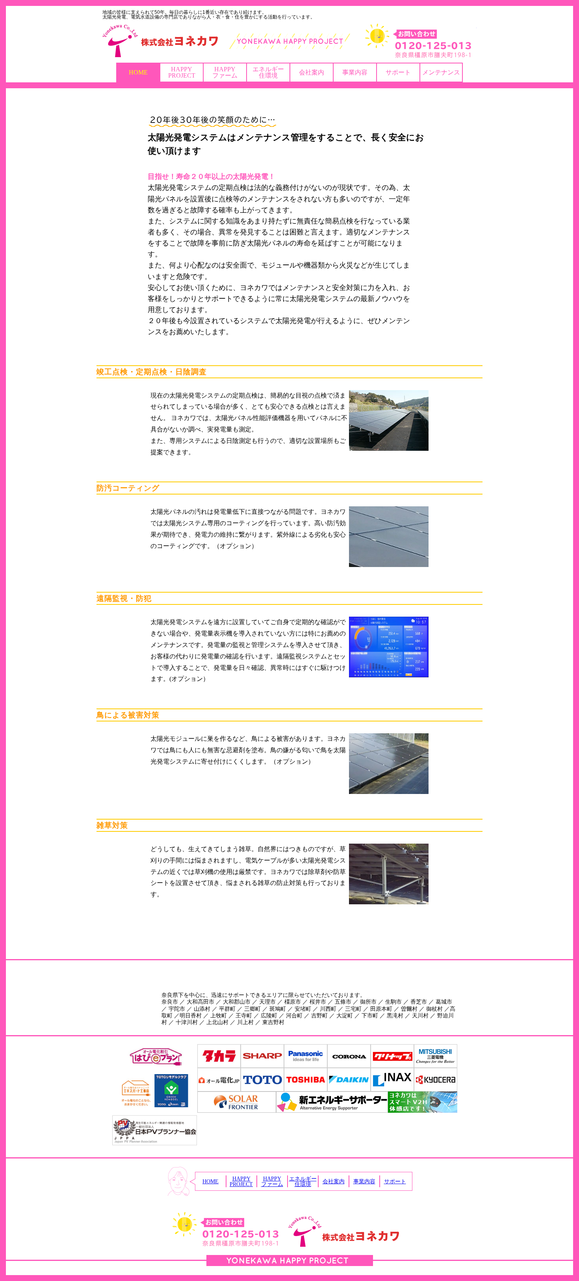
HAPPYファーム (225, 72)
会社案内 (311, 72)
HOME (138, 72)
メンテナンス (441, 72)
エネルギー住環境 (268, 72)
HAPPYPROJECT (181, 72)
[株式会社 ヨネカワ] (289, 41)
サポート (398, 72)
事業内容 (354, 72)
